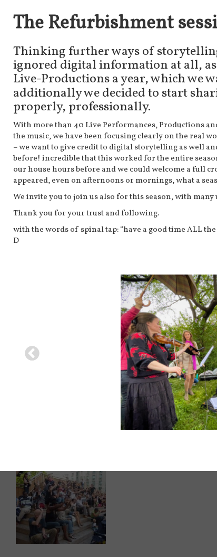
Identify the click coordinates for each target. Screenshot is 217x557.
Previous (29, 350)
